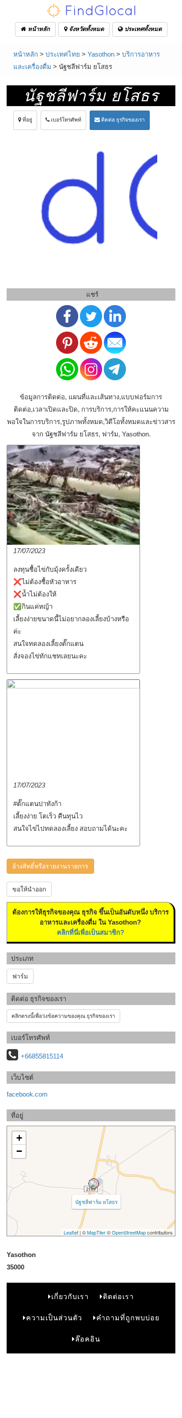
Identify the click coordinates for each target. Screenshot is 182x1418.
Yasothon (100, 54)
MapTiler (96, 1232)
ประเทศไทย (63, 54)
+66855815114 (42, 1056)
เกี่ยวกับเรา (70, 1296)
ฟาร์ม (20, 976)
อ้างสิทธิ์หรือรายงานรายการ (50, 866)
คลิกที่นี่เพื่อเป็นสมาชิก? (90, 932)
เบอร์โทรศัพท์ (65, 120)
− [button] (19, 1151)
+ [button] (19, 1137)
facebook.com (27, 1094)
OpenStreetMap (129, 1232)
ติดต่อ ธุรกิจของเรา (122, 120)
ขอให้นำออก (29, 889)
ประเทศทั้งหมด (142, 29)
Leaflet (71, 1232)
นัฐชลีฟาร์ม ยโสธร (96, 1201)
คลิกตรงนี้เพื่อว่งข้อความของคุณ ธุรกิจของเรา (63, 1016)
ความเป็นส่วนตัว (54, 1318)
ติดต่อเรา (118, 1296)
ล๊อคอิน (87, 1339)
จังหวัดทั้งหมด (85, 29)
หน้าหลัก (38, 29)
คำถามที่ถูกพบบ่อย (127, 1318)
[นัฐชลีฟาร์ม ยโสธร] (93, 1183)
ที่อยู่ (26, 120)
